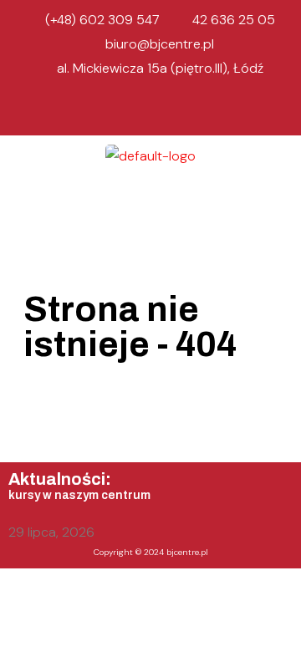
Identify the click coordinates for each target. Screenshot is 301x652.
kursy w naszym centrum (79, 495)
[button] (150, 201)
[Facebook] (116, 112)
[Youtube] (185, 112)
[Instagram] (150, 112)
